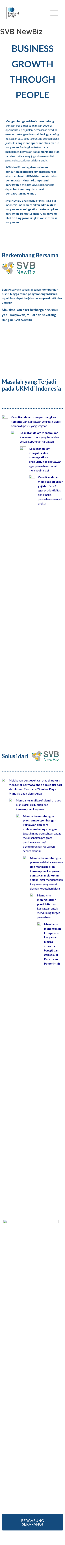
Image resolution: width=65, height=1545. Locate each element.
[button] (32, 1522)
